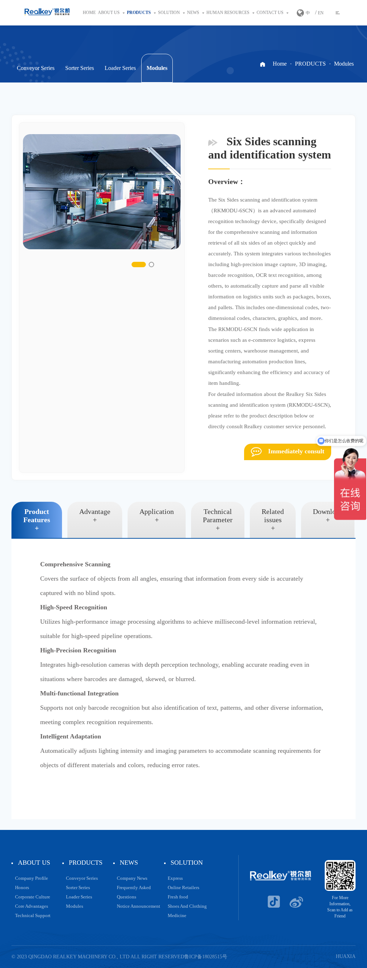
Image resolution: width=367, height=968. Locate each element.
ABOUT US (109, 12)
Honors (22, 887)
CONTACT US (271, 12)
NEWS (193, 12)
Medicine (177, 915)
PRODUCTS (139, 12)
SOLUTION (169, 12)
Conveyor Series (35, 68)
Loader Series (120, 68)
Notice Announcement (138, 906)
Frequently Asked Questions (134, 892)
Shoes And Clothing (187, 906)
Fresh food (178, 896)
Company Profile (31, 878)
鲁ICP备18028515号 (205, 956)
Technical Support (33, 915)
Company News (132, 878)
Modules (157, 68)
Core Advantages (31, 906)
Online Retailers (183, 887)
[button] (139, 264)
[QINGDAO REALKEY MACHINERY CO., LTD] (47, 12)
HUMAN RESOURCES (228, 12)
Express (175, 878)
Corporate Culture (32, 896)
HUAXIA (346, 956)
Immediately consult (295, 451)
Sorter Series (79, 68)
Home (89, 12)
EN (321, 12)
